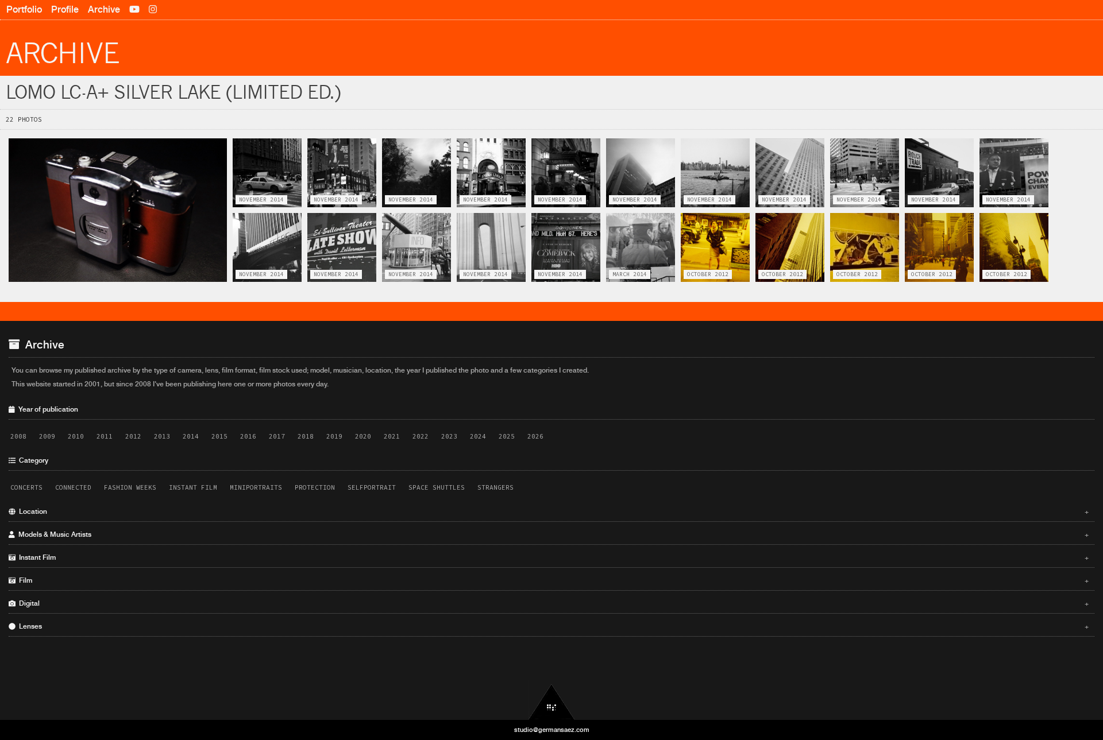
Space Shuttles (436, 487)
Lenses (552, 626)
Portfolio (24, 9)
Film (552, 580)
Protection (315, 487)
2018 (306, 436)
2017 (277, 436)
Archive (104, 9)
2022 (420, 436)
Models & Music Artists (552, 534)
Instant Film (193, 487)
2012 (133, 436)
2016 (248, 436)
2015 (219, 436)
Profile (65, 9)
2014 (191, 436)
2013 (162, 436)
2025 (507, 436)
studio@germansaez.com (551, 730)
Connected (73, 487)
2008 (18, 436)
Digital (552, 603)
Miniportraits (256, 487)
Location (552, 511)
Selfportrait (372, 487)
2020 (363, 436)
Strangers (495, 487)
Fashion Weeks (130, 487)
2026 (535, 436)
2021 (392, 436)
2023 (449, 436)
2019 (334, 436)
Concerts (26, 487)
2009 (47, 436)
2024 (478, 436)
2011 (105, 436)
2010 (76, 436)
